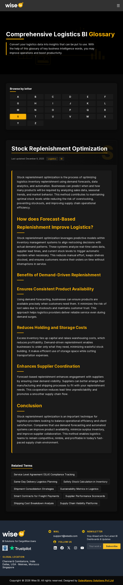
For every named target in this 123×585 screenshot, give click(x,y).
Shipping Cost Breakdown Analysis (34, 503)
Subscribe (111, 546)
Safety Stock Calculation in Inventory (85, 481)
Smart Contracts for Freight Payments (36, 496)
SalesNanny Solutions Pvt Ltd (96, 580)
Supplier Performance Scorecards (85, 496)
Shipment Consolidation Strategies (34, 488)
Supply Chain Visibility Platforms (79, 503)
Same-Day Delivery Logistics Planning (35, 481)
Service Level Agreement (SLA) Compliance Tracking (44, 474)
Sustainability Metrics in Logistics (79, 488)
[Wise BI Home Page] (14, 5)
